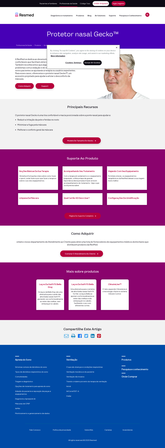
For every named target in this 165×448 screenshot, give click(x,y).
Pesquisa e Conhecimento (130, 15)
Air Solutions (100, 15)
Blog (89, 15)
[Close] (116, 47)
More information (58, 56)
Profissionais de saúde (24, 45)
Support (44, 86)
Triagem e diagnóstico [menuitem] (24, 381)
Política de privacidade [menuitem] (62, 430)
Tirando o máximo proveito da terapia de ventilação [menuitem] (86, 381)
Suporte (112, 15)
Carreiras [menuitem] (108, 430)
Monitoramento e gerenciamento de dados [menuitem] (32, 413)
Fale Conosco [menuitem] (35, 430)
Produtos (80, 15)
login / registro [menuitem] (118, 3)
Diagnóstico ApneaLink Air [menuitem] (25, 399)
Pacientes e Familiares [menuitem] (48, 3)
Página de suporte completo (82, 216)
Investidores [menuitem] (128, 430)
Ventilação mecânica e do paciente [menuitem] (80, 372)
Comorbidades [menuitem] (21, 377)
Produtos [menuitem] (126, 359)
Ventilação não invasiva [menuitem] (75, 377)
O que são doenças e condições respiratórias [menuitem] (84, 367)
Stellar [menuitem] (68, 396)
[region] (83, 57)
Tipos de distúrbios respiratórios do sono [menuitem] (31, 372)
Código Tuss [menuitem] (85, 3)
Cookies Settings (73, 63)
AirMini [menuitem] (17, 408)
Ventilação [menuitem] (71, 359)
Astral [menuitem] (68, 386)
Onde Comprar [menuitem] (129, 376)
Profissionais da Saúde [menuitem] (68, 3)
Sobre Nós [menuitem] (89, 430)
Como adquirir (24, 86)
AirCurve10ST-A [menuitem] (72, 391)
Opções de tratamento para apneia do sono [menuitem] (32, 386)
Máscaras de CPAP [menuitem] (22, 403)
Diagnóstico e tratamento (62, 15)
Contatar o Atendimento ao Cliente (81, 254)
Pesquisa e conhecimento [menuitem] (135, 369)
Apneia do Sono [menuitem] (23, 359)
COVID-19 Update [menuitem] (101, 3)
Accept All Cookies (92, 63)
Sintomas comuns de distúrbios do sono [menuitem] (31, 367)
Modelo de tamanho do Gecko (81, 140)
